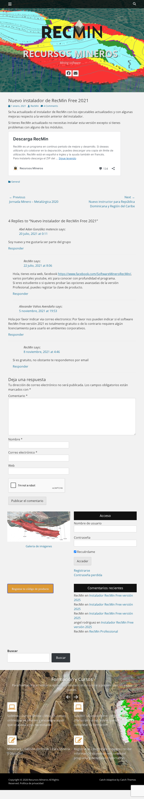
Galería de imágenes (39, 546)
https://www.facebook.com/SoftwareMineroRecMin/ (94, 274)
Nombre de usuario (88, 523)
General (15, 181)
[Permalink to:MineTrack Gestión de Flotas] (38, 740)
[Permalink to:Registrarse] (105, 740)
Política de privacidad (32, 783)
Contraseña (82, 537)
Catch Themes (128, 779)
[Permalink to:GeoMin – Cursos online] (105, 707)
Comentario (18, 396)
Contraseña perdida (88, 575)
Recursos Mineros (70, 53)
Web (11, 466)
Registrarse (82, 570)
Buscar (12, 651)
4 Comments (51, 106)
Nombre (15, 439)
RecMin (35, 106)
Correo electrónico (22, 452)
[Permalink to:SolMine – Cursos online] (38, 707)
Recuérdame (85, 552)
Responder (16, 248)
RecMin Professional (103, 631)
